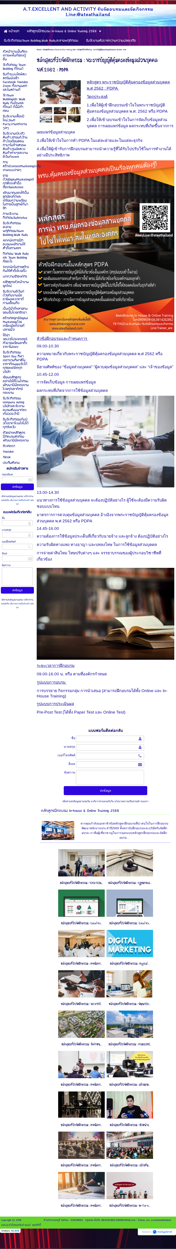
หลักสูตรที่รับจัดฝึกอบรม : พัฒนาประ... (130, 1004)
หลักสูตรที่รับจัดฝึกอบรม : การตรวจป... (129, 1044)
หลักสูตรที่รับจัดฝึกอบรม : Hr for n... (129, 1205)
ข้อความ (6, 565)
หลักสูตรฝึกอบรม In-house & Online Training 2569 (59, 50)
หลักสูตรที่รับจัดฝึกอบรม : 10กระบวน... (81, 883)
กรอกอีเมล (7, 474)
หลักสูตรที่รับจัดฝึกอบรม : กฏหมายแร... (129, 883)
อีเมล (4, 553)
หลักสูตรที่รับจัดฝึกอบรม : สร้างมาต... (129, 1084)
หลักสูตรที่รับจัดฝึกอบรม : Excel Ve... (81, 923)
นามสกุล (6, 530)
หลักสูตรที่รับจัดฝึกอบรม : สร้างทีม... (130, 1165)
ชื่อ (3, 518)
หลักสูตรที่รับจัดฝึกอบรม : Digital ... (129, 963)
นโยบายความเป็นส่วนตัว (19, 500)
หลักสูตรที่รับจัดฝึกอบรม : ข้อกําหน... (81, 1044)
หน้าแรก (39, 50)
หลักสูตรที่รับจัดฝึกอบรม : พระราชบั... (81, 1004)
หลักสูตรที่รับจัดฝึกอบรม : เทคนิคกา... (81, 963)
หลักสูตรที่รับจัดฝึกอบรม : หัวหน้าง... (130, 1125)
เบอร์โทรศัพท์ (9, 542)
